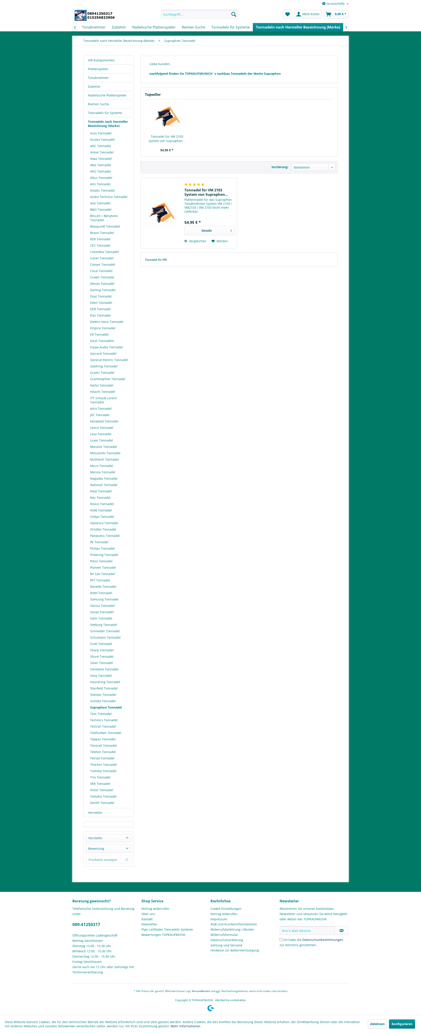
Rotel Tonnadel (101, 593)
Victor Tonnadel (101, 790)
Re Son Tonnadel (102, 574)
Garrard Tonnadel (103, 353)
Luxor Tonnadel (101, 440)
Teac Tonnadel (101, 714)
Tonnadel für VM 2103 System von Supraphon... (166, 138)
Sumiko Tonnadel (103, 701)
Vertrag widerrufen (155, 909)
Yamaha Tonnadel (103, 796)
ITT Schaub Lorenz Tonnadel (103, 400)
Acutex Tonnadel (102, 139)
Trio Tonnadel (100, 777)
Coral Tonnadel (101, 271)
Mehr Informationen (185, 1026)
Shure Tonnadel (102, 656)
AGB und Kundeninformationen (233, 924)
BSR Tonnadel (100, 239)
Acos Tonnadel (101, 133)
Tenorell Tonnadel (103, 745)
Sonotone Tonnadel (104, 669)
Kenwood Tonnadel (104, 421)
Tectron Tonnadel (103, 726)
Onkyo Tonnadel (102, 517)
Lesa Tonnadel (100, 434)
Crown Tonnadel (102, 277)
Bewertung (96, 848)
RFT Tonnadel (100, 580)
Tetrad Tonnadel (102, 758)
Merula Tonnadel (102, 472)
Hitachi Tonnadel (102, 392)
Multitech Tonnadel (104, 459)
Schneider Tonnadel (105, 631)
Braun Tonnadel (102, 233)
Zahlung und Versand (226, 945)
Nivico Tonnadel (102, 504)
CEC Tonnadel (100, 245)
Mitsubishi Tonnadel (105, 453)
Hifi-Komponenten (101, 60)
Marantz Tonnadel (103, 447)
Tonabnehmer (98, 78)
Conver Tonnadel (102, 264)
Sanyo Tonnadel (102, 612)
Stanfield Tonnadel (104, 688)
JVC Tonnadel (99, 415)
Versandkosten (201, 991)
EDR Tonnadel (100, 309)
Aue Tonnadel (100, 203)
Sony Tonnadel (101, 675)
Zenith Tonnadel (102, 803)
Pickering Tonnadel (104, 555)
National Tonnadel (103, 485)
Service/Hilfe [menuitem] (335, 4)
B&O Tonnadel (100, 209)
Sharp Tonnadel (102, 650)
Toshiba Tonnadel (103, 771)
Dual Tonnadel (101, 296)
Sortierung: (279, 167)
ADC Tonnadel (100, 146)
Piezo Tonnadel (101, 561)
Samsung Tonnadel (104, 599)
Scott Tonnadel (101, 644)
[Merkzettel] (287, 14)
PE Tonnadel (99, 542)
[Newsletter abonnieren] (341, 930)
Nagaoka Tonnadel (104, 478)
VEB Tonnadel (100, 784)
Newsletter (149, 924)
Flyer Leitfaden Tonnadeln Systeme (167, 929)
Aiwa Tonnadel (101, 159)
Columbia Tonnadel (104, 252)
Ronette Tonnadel (103, 586)
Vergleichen (197, 241)
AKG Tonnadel (100, 171)
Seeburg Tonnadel (103, 625)
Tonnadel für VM (156, 260)
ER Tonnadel (99, 334)
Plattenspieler (98, 69)
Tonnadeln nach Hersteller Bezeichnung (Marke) (108, 123)
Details (207, 230)
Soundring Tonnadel (105, 682)
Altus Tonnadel (101, 178)
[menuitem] (199, 14)
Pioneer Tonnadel (103, 567)
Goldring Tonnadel (104, 366)
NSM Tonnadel (101, 510)
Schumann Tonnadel (105, 637)
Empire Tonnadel (102, 328)
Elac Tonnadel (100, 315)
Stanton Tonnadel (103, 695)
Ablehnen (377, 1024)
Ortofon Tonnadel (103, 529)
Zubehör (94, 86)
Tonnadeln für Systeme (105, 113)
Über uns (148, 914)
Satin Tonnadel (101, 618)
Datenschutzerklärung (226, 940)
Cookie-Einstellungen (225, 909)
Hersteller (95, 812)
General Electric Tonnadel (109, 360)
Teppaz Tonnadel (103, 739)
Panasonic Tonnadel (105, 536)
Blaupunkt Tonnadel (105, 226)
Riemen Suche (98, 104)
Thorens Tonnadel (103, 764)
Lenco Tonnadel (101, 428)
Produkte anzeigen (103, 860)
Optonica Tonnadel (104, 523)
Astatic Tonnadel (102, 190)
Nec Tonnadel (100, 497)
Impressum (218, 919)
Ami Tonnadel (100, 184)
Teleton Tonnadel (103, 752)
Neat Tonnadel (101, 491)
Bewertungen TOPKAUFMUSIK (163, 935)
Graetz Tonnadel (102, 372)
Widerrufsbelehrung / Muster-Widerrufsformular (232, 932)
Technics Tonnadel (104, 720)
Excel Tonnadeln (102, 341)
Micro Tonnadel (101, 466)
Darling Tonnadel (103, 290)
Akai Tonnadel (100, 165)
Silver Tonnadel (101, 663)
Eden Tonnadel (101, 303)
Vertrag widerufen (223, 914)
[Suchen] (233, 14)
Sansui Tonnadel (102, 606)
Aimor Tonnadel (102, 152)
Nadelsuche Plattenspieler (107, 95)
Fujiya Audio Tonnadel (106, 347)
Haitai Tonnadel (101, 385)
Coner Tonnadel (102, 258)
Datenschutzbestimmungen (322, 940)
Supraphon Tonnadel (106, 707)
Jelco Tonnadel (101, 408)
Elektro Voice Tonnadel (106, 322)
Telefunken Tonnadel (105, 733)
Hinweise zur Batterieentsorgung (234, 950)
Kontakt (147, 919)
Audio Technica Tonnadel (108, 197)
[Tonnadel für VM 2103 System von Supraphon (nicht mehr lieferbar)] (167, 117)
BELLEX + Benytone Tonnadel (104, 218)
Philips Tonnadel (102, 548)
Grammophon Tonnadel (107, 379)
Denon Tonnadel (102, 283)
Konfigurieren (402, 1024)
